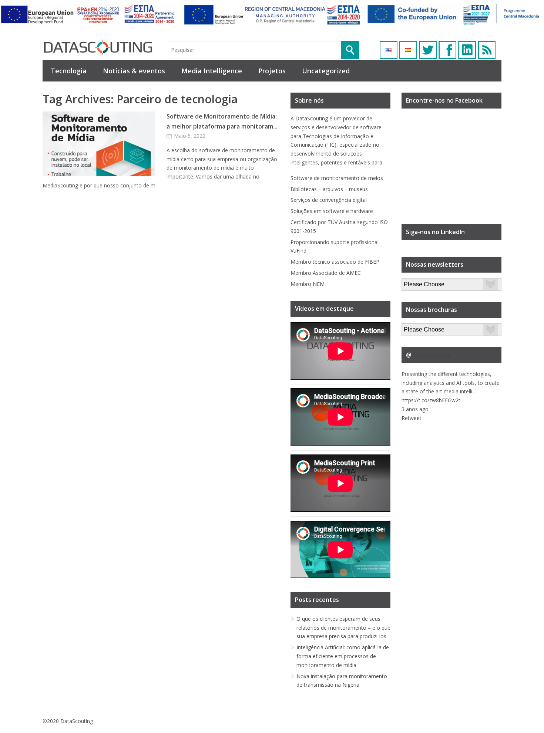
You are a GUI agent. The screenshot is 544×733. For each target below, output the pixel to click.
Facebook (447, 50)
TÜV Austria (342, 222)
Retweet (412, 418)
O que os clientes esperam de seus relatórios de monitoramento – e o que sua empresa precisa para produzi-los (343, 627)
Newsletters (416, 282)
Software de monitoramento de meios (337, 177)
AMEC (353, 272)
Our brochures (419, 327)
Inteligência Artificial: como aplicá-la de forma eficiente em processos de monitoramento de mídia (342, 656)
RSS (487, 50)
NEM (319, 283)
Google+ (467, 50)
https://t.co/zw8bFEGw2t (431, 400)
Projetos (272, 70)
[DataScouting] (98, 48)
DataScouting (311, 118)
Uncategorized (326, 70)
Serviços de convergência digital (329, 199)
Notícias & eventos (134, 70)
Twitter (428, 50)
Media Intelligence (211, 70)
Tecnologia (69, 70)
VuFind (298, 250)
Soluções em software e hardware (332, 210)
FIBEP (372, 261)
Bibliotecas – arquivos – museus (329, 189)
